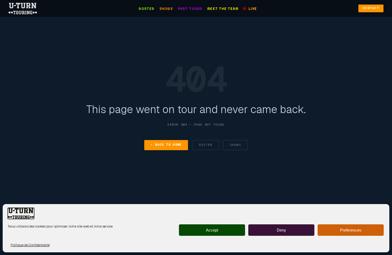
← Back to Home (166, 144)
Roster (146, 9)
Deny (281, 230)
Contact (371, 8)
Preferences (350, 230)
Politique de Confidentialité (30, 245)
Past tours (190, 9)
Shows (166, 9)
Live (253, 9)
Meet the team (222, 9)
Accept (212, 230)
